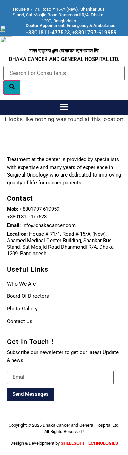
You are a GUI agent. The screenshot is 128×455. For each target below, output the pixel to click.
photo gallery (22, 309)
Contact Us (19, 321)
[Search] (11, 87)
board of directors (28, 296)
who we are (21, 284)
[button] (64, 107)
